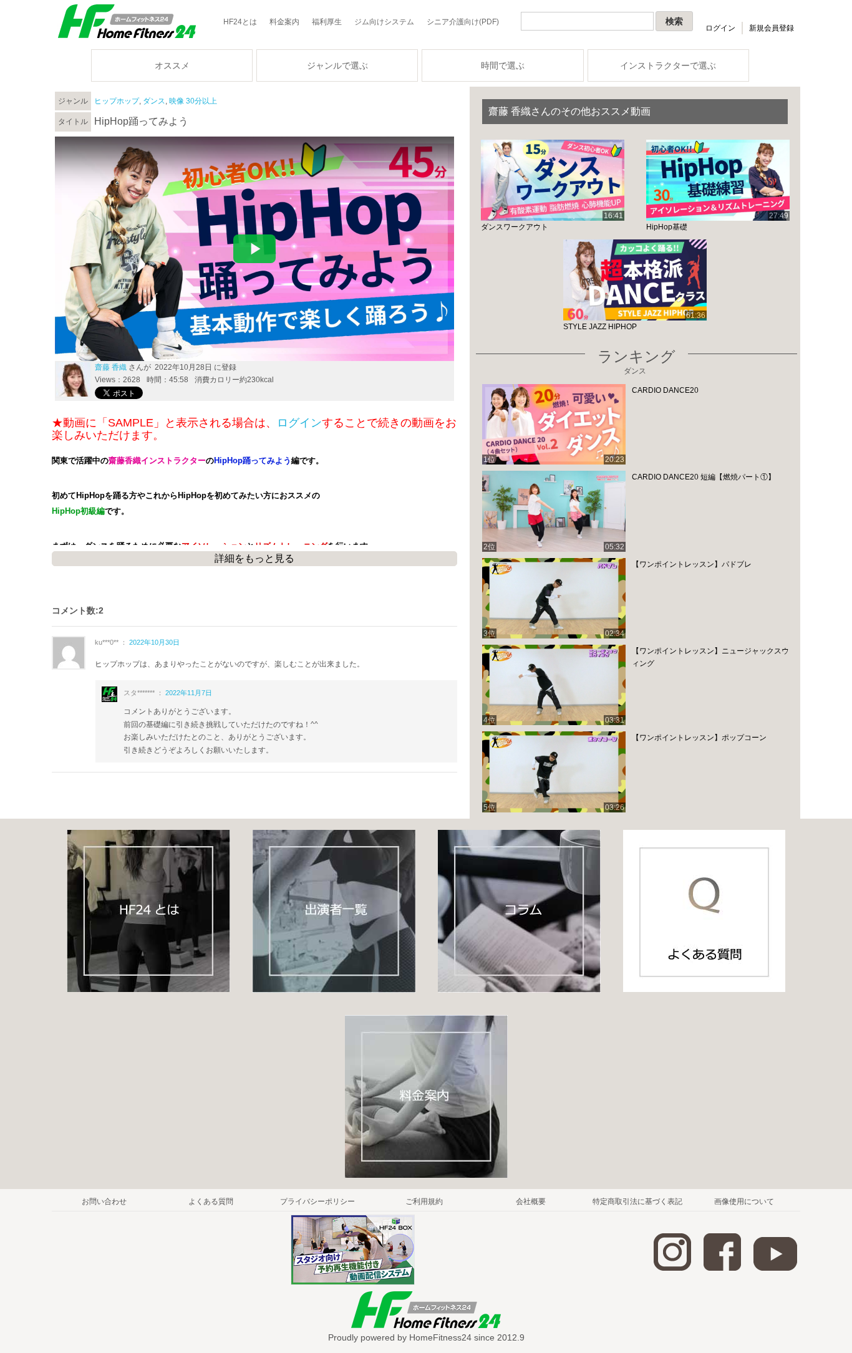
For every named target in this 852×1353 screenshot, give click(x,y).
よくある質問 (210, 1201)
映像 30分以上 (193, 101)
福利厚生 (327, 21)
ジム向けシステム (384, 21)
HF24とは (240, 21)
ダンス (154, 101)
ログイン (720, 28)
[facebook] (722, 1268)
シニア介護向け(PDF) (463, 21)
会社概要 (531, 1201)
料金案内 (284, 21)
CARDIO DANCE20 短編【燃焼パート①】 (703, 477)
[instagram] (672, 1268)
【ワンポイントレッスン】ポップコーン (699, 737)
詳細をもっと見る (254, 558)
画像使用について (744, 1201)
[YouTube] (775, 1268)
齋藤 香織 (111, 367)
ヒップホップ (116, 101)
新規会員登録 (771, 28)
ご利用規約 (424, 1201)
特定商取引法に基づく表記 (637, 1201)
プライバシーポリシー (317, 1201)
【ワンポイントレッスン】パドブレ (692, 564)
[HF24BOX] (353, 1282)
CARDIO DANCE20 (665, 390)
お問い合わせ (104, 1201)
